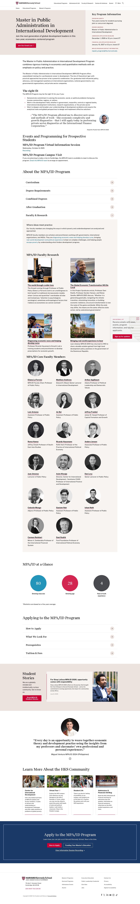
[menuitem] (60, 4)
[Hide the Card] (137, 318)
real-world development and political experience (44, 240)
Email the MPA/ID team (38, 160)
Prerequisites (33, 645)
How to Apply (33, 628)
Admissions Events (67, 884)
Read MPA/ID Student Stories (32, 698)
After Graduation (35, 207)
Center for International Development (30, 793)
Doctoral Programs (67, 881)
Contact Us (107, 878)
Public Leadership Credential (90, 881)
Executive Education (88, 878)
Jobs (83, 888)
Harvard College (52, 896)
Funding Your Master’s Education (78, 845)
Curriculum (32, 182)
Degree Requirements (38, 190)
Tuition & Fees (34, 653)
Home (17, 8)
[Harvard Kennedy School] (28, 3)
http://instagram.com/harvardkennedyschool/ (113, 895)
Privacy (106, 881)
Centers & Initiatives (101, 3)
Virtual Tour (53, 790)
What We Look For (36, 636)
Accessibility (108, 884)
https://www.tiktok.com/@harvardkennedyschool (117, 895)
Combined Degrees (36, 198)
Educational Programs (60, 3)
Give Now (84, 884)
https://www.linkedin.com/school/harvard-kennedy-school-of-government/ (107, 894)
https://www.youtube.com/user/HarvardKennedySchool (110, 895)
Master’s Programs (45, 8)
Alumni (111, 3)
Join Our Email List (25, 46)
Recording (26, 151)
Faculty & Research (87, 3)
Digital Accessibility (110, 888)
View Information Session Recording (69, 850)
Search (123, 3)
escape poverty (32, 242)
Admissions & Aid (74, 3)
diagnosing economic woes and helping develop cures (73, 237)
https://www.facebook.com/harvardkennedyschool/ (102, 894)
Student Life (78, 790)
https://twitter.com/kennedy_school (104, 895)
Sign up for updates (122, 336)
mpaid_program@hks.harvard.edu (104, 51)
